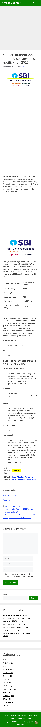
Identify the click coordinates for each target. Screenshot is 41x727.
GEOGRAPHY (8, 673)
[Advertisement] (20, 28)
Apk (4, 666)
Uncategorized (8, 702)
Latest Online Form (12, 506)
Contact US (22, 715)
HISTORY (6, 679)
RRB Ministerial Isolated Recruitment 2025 (19, 624)
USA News (7, 705)
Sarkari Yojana (8, 696)
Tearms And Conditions (25, 718)
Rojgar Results (11, 3)
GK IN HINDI (8, 676)
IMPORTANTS (8, 682)
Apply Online (7, 500)
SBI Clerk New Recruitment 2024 (15, 627)
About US (13, 715)
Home (6, 715)
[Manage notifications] (36, 722)
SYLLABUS (7, 699)
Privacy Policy (32, 715)
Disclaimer (11, 718)
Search (5, 594)
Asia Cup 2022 (8, 669)
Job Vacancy (7, 686)
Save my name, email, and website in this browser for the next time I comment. (20, 575)
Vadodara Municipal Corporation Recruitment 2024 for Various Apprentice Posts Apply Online (20, 633)
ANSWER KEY (8, 663)
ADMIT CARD (8, 660)
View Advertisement (10, 495)
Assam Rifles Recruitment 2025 (15, 615)
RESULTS (6, 692)
